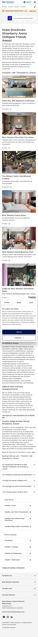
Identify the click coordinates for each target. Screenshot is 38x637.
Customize (18, 338)
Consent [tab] (6, 302)
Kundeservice (7, 575)
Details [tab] (19, 302)
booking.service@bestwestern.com (13, 611)
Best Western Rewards (10, 582)
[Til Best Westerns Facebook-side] (3, 617)
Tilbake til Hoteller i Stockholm (13, 568)
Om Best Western (8, 595)
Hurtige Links (7, 588)
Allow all (19, 332)
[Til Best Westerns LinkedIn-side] (11, 617)
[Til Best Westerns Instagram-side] (7, 617)
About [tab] (31, 302)
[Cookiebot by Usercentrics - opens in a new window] (28, 297)
